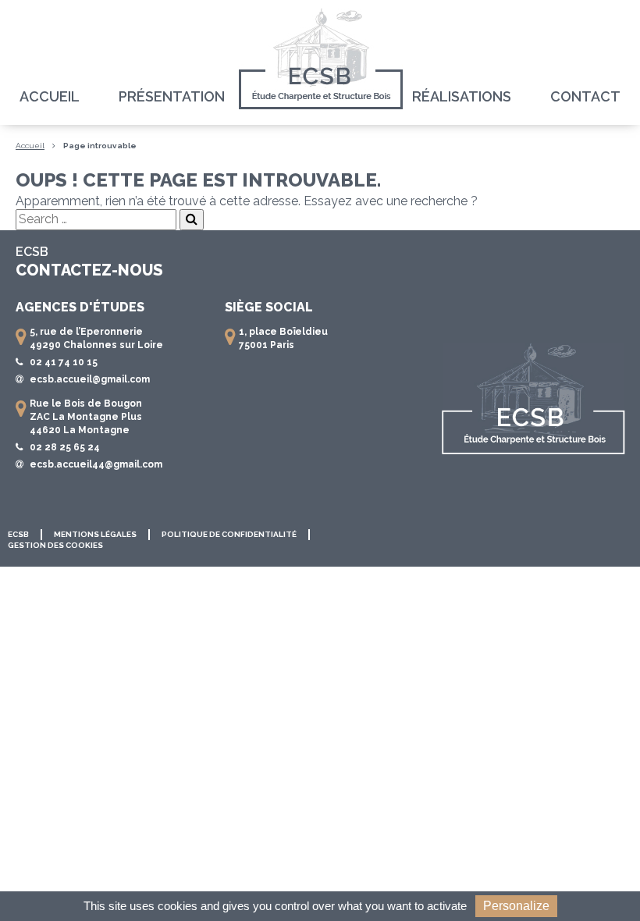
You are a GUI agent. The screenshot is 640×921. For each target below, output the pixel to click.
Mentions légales (95, 534)
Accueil (50, 96)
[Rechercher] (192, 219)
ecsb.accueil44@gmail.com (96, 464)
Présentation (172, 96)
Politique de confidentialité (229, 534)
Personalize (516, 905)
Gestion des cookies (55, 545)
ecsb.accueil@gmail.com (90, 379)
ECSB (18, 534)
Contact (585, 96)
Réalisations (461, 96)
